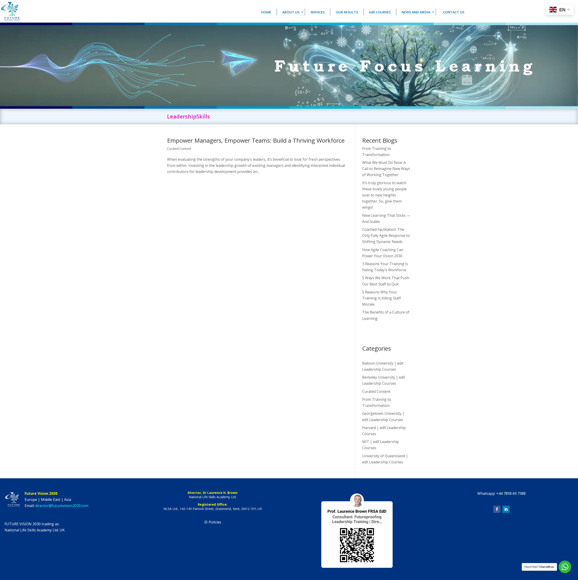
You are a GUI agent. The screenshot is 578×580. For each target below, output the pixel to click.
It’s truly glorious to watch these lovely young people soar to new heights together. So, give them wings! (384, 195)
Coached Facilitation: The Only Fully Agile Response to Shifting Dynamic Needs (386, 235)
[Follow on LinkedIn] (506, 509)
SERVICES (317, 12)
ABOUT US (290, 12)
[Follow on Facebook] (497, 509)
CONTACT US (453, 12)
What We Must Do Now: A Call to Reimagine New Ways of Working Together (386, 168)
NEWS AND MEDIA (416, 12)
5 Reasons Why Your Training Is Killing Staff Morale (381, 298)
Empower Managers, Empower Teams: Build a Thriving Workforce (256, 140)
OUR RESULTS (347, 12)
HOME (266, 12)
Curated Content (179, 148)
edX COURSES (380, 12)
